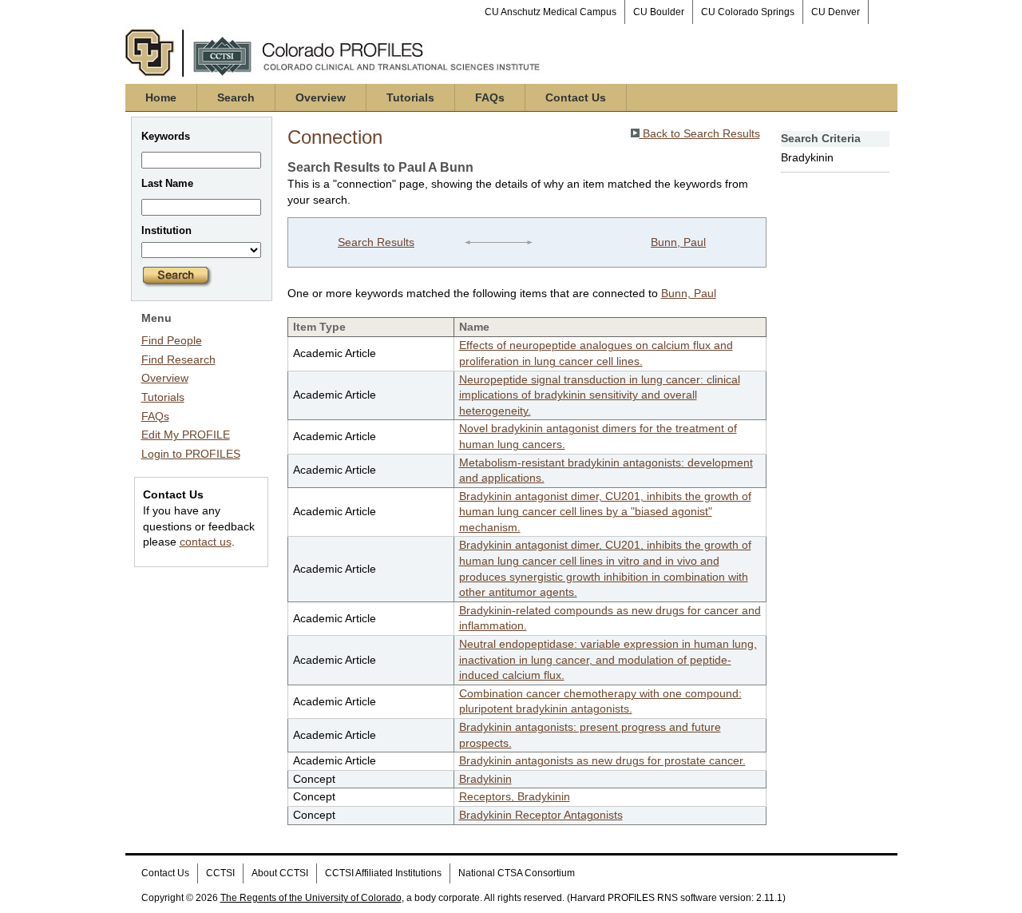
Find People (171, 340)
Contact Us (575, 97)
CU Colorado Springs (747, 12)
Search (236, 97)
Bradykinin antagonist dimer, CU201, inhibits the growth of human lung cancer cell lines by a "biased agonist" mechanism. (605, 512)
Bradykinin (485, 778)
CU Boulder (658, 12)
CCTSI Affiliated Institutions (383, 873)
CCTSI (220, 873)
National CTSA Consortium (516, 873)
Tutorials (410, 97)
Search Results (376, 242)
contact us (206, 541)
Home (160, 97)
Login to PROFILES (190, 453)
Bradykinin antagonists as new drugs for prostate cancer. (602, 760)
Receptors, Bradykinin (514, 796)
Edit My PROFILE (185, 434)
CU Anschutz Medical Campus (550, 12)
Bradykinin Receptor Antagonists (541, 814)
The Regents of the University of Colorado (311, 897)
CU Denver (835, 12)
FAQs (490, 97)
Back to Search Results (700, 133)
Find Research (178, 359)
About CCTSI (280, 873)
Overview (320, 97)
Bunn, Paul (678, 242)
